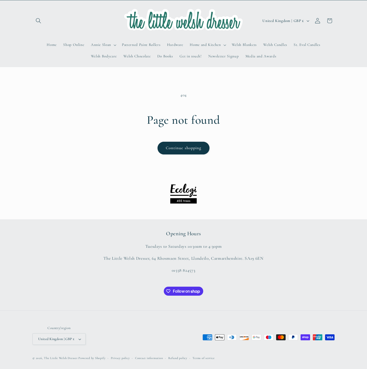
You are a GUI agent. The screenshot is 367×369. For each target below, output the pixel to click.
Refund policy (177, 358)
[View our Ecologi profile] (183, 194)
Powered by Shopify (91, 358)
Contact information (149, 358)
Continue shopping (183, 147)
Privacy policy (120, 358)
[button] (38, 21)
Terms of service (203, 358)
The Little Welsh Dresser (60, 358)
